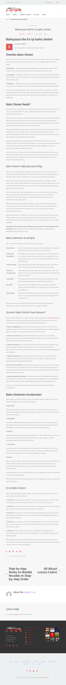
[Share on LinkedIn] (17, 551)
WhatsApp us (30, 630)
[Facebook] (6, 645)
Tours (14, 14)
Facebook (30, 637)
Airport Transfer (25, 14)
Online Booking (53, 661)
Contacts (39, 664)
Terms (32, 664)
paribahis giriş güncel (53, 318)
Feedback (43, 661)
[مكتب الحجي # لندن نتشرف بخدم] (47, 635)
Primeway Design (44, 677)
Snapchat (30, 633)
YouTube (30, 642)
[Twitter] (9, 645)
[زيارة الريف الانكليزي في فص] (57, 635)
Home (8, 14)
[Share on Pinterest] (20, 551)
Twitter (29, 640)
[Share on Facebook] (6, 551)
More (44, 14)
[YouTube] (13, 645)
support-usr (30, 34)
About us (26, 664)
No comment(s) (38, 34)
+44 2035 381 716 (35, 628)
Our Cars (36, 14)
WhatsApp (50, 2)
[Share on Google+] (13, 551)
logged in (17, 614)
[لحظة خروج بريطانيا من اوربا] (57, 630)
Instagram (30, 635)
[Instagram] (16, 645)
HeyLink (29, 644)
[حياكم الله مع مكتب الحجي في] (52, 635)
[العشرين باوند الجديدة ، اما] (47, 630)
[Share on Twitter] (9, 551)
